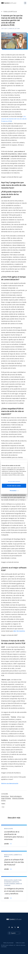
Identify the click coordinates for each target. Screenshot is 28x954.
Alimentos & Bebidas (18, 798)
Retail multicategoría (16, 796)
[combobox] (16, 933)
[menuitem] (8, 943)
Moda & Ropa (5, 796)
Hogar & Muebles (6, 798)
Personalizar (13, 490)
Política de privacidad (8, 942)
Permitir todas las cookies (14, 485)
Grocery (3, 800)
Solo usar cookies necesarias (14, 481)
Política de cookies (20, 942)
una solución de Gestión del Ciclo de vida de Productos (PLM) (14, 119)
